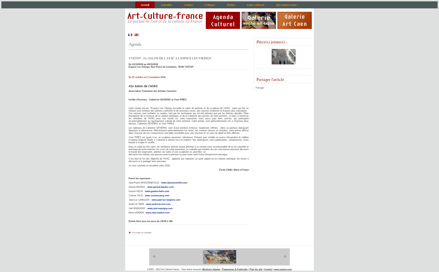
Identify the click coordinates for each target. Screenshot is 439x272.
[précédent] (154, 256)
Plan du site (256, 269)
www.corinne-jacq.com (157, 195)
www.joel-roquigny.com (160, 208)
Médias (231, 5)
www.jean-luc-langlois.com (166, 200)
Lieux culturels (255, 5)
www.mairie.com (283, 269)
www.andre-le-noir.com (158, 204)
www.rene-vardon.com (158, 212)
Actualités (166, 5)
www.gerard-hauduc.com (160, 187)
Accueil (145, 5)
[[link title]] (219, 256)
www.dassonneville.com (174, 182)
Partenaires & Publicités (235, 269)
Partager (260, 87)
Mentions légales (211, 269)
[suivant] (285, 256)
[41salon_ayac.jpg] (284, 63)
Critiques (209, 5)
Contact (268, 269)
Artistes (188, 5)
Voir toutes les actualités (142, 232)
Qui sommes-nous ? (287, 5)
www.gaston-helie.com (157, 191)
